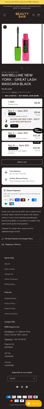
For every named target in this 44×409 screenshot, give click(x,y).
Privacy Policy (10, 303)
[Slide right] (26, 68)
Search (7, 264)
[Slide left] (17, 68)
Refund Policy (10, 308)
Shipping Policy (10, 298)
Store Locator (10, 269)
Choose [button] (14, 126)
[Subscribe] (33, 378)
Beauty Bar (18, 405)
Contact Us (9, 274)
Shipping (14, 92)
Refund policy (10, 284)
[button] (4, 15)
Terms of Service (11, 279)
